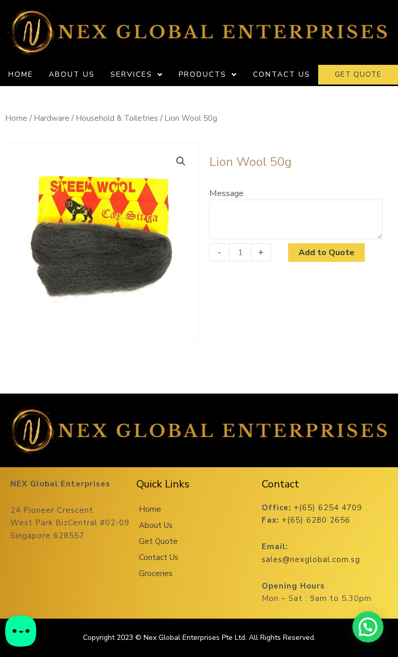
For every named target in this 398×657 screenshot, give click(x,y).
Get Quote (158, 541)
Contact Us (281, 74)
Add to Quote (326, 252)
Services (131, 74)
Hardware (51, 118)
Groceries (156, 573)
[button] (181, 161)
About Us (72, 74)
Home (20, 74)
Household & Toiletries (117, 118)
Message (226, 193)
